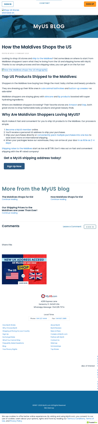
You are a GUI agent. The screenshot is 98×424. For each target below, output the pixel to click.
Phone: (38, 318)
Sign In (90, 227)
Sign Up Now (14, 166)
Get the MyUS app (49, 364)
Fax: (59, 318)
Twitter (9, 250)
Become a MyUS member (18, 129)
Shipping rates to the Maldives (17, 148)
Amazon (73, 104)
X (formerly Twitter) (49, 361)
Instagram (49, 359)
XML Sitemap (49, 408)
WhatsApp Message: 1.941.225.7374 (49, 307)
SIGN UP (90, 4)
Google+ (24, 250)
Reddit (14, 250)
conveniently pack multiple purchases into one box (63, 135)
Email (19, 250)
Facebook (4, 250)
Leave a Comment (72, 226)
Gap (84, 104)
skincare (49, 96)
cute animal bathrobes (52, 88)
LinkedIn (29, 250)
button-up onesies (78, 88)
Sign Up (6, 334)
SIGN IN (7, 4)
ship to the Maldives (42, 58)
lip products (64, 96)
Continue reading (9, 199)
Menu (93, 9)
